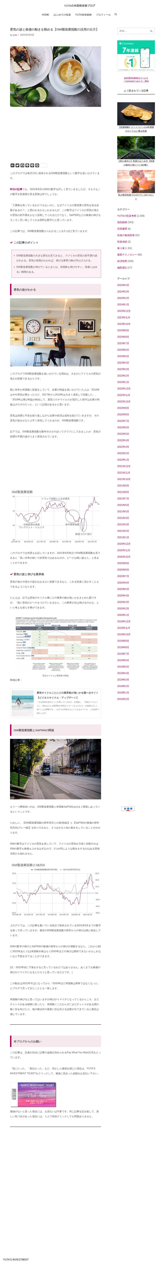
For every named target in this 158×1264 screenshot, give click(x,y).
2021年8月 (123, 492)
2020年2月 (123, 608)
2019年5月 (123, 666)
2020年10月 (124, 556)
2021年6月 (123, 505)
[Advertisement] (55, 139)
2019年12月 (124, 621)
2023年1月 (123, 382)
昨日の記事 (16, 189)
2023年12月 (124, 311)
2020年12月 (124, 544)
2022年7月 (123, 421)
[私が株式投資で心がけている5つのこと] (136, 181)
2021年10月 (124, 479)
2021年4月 (123, 518)
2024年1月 (123, 304)
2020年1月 (123, 615)
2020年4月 (123, 595)
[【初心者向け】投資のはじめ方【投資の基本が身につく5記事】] (136, 147)
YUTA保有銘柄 (83, 14)
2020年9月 (123, 563)
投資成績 (122, 241)
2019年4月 (123, 673)
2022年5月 (123, 434)
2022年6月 (123, 427)
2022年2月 (123, 453)
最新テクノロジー (127, 254)
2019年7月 (123, 653)
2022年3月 (123, 447)
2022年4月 (123, 440)
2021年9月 (123, 485)
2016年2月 (123, 699)
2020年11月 (123, 550)
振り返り (122, 248)
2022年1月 (123, 459)
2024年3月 (123, 291)
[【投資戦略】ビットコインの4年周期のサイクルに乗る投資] (136, 113)
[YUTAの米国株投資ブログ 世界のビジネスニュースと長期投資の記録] (79, 5)
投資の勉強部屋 (126, 235)
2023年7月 (123, 343)
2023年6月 (123, 349)
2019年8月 (123, 647)
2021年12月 (124, 466)
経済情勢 (122, 261)
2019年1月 (123, 692)
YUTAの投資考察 (126, 216)
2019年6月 (123, 660)
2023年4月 (123, 362)
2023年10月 (124, 324)
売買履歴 (122, 228)
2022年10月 (124, 401)
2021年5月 (123, 511)
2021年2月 (123, 531)
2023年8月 (123, 337)
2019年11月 (123, 628)
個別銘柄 (122, 222)
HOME (45, 14)
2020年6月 (123, 582)
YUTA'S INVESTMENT (16, 1259)
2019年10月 (124, 634)
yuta (15, 35)
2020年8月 (123, 569)
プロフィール (103, 14)
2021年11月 (123, 472)
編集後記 (122, 267)
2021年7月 (123, 498)
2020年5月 (123, 589)
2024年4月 (123, 285)
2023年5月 (123, 356)
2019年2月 (123, 686)
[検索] (151, 31)
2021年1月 (123, 537)
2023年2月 (123, 375)
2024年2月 (123, 298)
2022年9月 (123, 408)
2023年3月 (123, 369)
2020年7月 (123, 576)
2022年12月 (124, 388)
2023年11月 (123, 317)
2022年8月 (123, 414)
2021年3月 (123, 524)
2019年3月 (123, 679)
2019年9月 (123, 641)
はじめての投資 (62, 14)
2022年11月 (123, 395)
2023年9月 (123, 330)
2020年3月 (123, 602)
